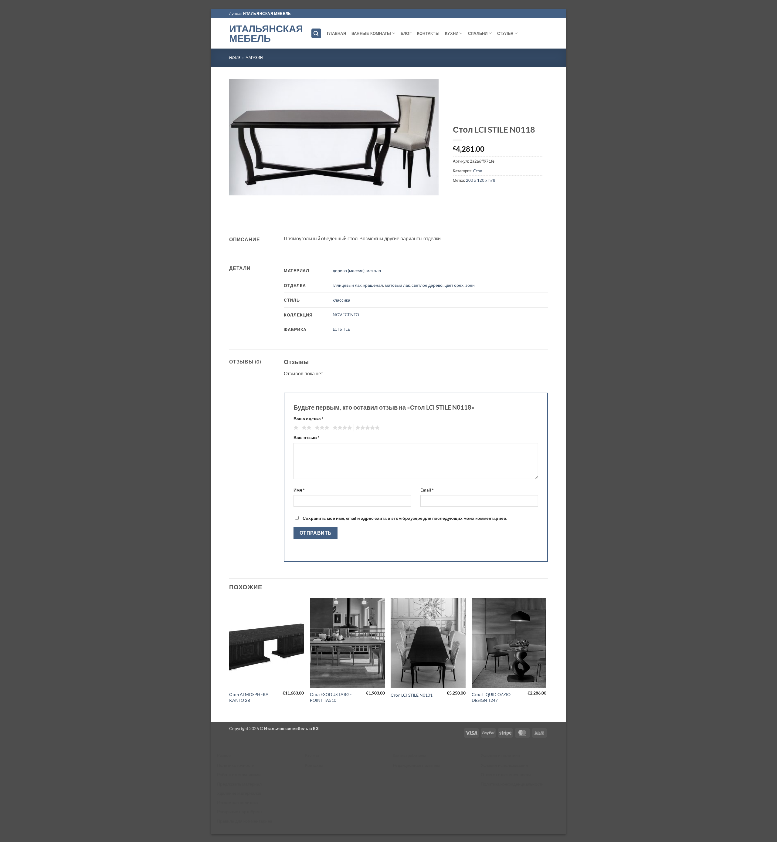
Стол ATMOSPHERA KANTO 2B (249, 697)
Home (234, 57)
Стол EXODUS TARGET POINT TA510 (332, 697)
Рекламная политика (237, 802)
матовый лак (397, 285)
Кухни (451, 33)
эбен (470, 285)
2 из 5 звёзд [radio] (305, 428)
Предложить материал (239, 783)
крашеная (373, 285)
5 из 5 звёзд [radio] (367, 428)
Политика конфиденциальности (512, 783)
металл (373, 270)
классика (341, 300)
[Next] (546, 659)
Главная (336, 33)
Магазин (254, 57)
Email (427, 489)
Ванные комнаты (371, 33)
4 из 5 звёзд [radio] (341, 428)
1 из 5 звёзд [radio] (295, 428)
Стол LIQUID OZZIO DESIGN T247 (491, 697)
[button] (316, 34)
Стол (477, 170)
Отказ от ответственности (506, 774)
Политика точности (235, 765)
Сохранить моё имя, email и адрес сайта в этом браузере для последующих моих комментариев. (405, 518)
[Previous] (229, 659)
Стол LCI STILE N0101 (412, 695)
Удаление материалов (239, 793)
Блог (406, 33)
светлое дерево (427, 285)
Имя (299, 489)
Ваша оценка (308, 418)
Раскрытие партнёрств (239, 811)
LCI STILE (341, 329)
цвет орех (453, 285)
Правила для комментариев (244, 820)
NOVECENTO (346, 314)
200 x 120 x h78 (480, 180)
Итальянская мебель (265, 33)
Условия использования (504, 765)
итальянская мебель (267, 13)
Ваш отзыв (306, 437)
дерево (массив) (349, 270)
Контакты (428, 33)
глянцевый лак (347, 285)
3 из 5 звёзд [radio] (321, 428)
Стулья (505, 33)
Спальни (478, 33)
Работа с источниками (239, 774)
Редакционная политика (416, 765)
